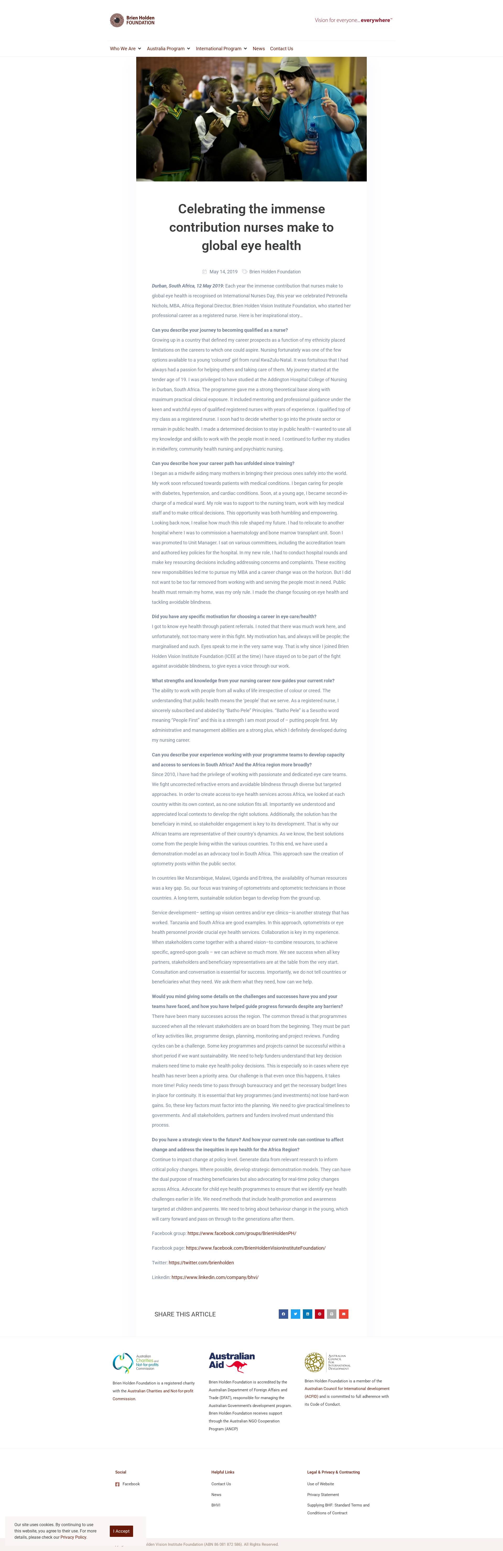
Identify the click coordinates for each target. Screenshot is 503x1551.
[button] (125, 49)
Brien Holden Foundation (275, 271)
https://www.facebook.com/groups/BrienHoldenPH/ (242, 1233)
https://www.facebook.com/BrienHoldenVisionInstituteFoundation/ (256, 1248)
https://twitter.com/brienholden (201, 1262)
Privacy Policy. (74, 1537)
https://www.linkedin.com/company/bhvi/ (215, 1277)
